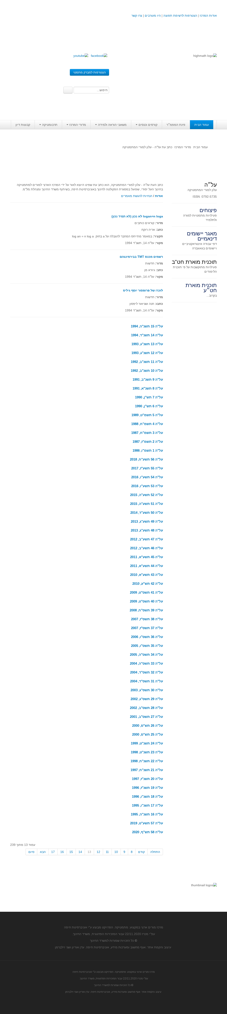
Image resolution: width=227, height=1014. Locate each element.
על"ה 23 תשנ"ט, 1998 (147, 752)
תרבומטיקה (49, 124)
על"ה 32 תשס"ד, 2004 (146, 672)
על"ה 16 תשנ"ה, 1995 (147, 814)
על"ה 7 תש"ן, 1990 (149, 397)
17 (53, 852)
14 (80, 852)
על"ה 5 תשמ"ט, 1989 (147, 415)
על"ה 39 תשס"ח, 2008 (146, 610)
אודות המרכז (208, 15)
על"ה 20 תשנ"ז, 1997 (147, 779)
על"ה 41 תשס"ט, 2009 (146, 592)
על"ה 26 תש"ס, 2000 (147, 725)
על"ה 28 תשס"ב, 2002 (146, 708)
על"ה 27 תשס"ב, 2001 (146, 717)
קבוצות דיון (23, 124)
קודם (141, 852)
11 (107, 852)
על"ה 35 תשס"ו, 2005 (147, 646)
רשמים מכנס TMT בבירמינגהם (141, 256)
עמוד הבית (201, 124)
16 (62, 852)
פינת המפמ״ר (175, 124)
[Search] (67, 90)
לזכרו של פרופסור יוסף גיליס (143, 290)
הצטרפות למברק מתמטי (89, 72)
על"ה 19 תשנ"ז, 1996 (147, 788)
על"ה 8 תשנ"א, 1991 (148, 388)
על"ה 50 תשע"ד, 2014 (146, 512)
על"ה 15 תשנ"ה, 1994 (147, 326)
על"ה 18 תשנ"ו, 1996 (147, 796)
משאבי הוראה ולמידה (112, 124)
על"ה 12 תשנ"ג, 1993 (147, 353)
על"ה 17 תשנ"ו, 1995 (147, 805)
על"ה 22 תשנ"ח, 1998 (147, 761)
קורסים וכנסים (148, 124)
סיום (31, 852)
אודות (159, 196)
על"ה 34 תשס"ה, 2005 (146, 654)
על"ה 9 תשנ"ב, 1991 (148, 379)
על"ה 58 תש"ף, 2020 (147, 832)
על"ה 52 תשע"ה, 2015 (146, 495)
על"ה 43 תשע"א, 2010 (146, 575)
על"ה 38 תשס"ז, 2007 (147, 619)
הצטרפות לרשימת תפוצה (179, 15)
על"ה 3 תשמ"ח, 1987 (147, 433)
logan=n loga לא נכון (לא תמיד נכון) (137, 216)
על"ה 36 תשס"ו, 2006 (147, 637)
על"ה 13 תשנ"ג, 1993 (147, 344)
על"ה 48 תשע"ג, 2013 (147, 530)
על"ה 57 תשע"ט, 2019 (146, 823)
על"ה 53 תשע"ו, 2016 (147, 486)
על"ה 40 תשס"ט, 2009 (146, 601)
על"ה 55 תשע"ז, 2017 (147, 468)
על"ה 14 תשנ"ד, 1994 (147, 335)
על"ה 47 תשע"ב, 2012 (146, 539)
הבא (43, 852)
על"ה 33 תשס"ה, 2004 (146, 663)
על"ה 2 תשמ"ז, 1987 (148, 441)
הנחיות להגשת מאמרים (136, 196)
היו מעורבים (153, 15)
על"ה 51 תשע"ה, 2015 (146, 504)
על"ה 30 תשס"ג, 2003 (147, 690)
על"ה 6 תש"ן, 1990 (149, 406)
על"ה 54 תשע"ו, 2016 (147, 477)
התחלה (155, 852)
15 (71, 852)
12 (98, 852)
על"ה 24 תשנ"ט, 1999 (147, 743)
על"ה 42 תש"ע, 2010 (147, 583)
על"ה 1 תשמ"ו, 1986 (148, 450)
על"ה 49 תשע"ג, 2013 (147, 521)
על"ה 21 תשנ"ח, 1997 (147, 770)
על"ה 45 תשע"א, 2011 (146, 557)
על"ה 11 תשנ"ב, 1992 (147, 362)
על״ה (210, 185)
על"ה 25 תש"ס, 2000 (147, 734)
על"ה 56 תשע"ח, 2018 (146, 459)
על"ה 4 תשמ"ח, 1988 (147, 424)
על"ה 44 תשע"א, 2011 (146, 566)
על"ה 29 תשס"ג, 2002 (147, 699)
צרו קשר (136, 15)
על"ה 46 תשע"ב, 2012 (146, 548)
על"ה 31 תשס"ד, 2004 (146, 681)
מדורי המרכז (77, 124)
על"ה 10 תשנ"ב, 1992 (147, 370)
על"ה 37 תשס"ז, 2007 (147, 628)
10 (116, 852)
